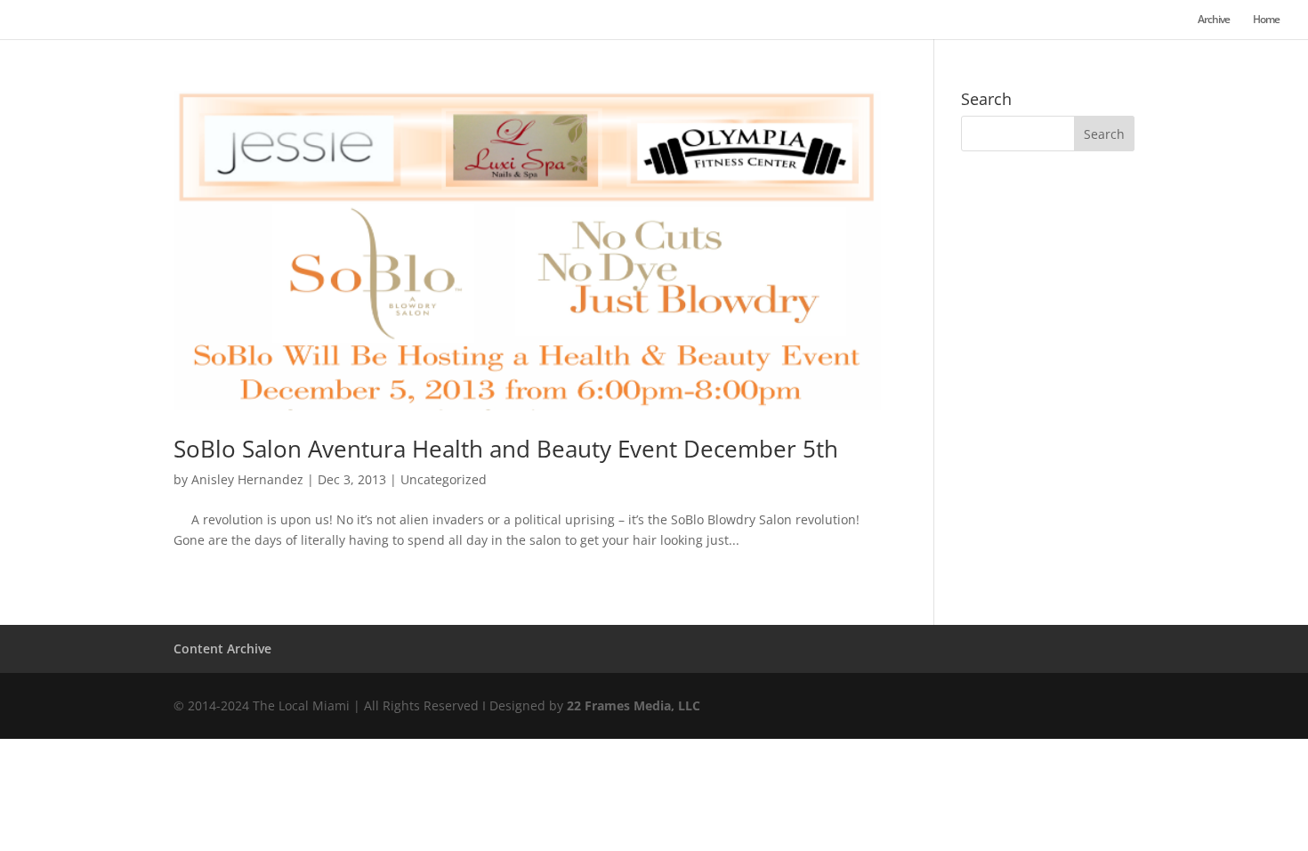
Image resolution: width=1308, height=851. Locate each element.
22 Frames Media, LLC (633, 705)
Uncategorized (443, 479)
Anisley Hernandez (247, 479)
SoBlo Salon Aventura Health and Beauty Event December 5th (506, 449)
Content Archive (222, 648)
